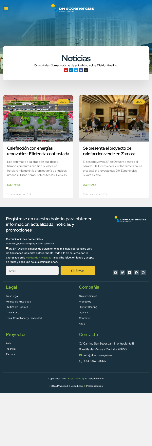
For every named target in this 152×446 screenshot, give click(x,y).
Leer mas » (14, 184)
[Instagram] (86, 70)
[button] (6, 8)
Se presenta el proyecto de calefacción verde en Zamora (109, 151)
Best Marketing (76, 378)
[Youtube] (66, 70)
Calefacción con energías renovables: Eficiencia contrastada (38, 151)
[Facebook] (81, 70)
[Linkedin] (71, 70)
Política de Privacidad (38, 257)
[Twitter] (76, 70)
